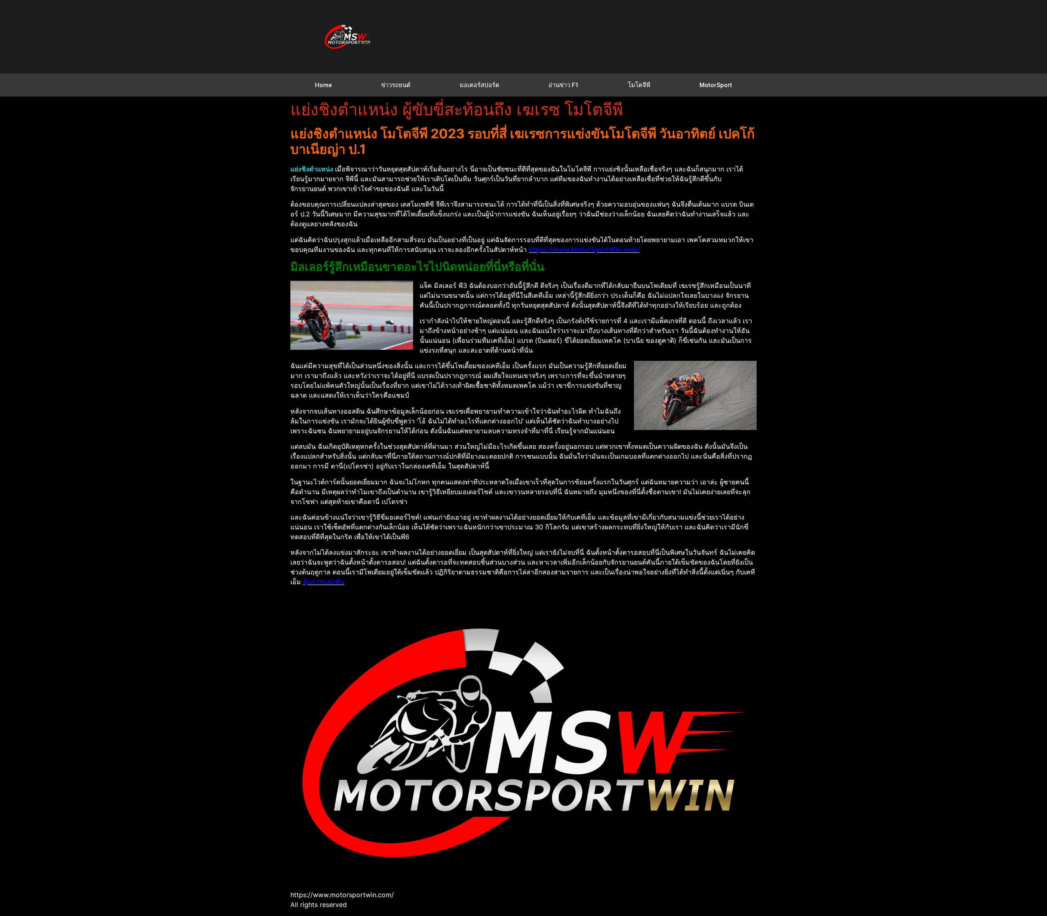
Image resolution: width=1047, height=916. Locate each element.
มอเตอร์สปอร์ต (479, 85)
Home (323, 85)
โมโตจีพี (639, 85)
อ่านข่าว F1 (563, 85)
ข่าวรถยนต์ (396, 85)
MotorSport (715, 85)
